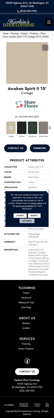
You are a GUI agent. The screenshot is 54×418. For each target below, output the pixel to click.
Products (34, 33)
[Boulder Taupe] (43, 128)
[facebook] (27, 361)
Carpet (24, 33)
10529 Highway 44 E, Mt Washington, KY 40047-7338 (27, 4)
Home (5, 33)
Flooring (14, 33)
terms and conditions (25, 206)
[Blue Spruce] (32, 128)
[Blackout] (21, 128)
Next (50, 126)
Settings (27, 221)
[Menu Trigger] (48, 22)
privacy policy (36, 203)
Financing (39, 148)
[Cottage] (11, 128)
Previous (4, 126)
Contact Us (15, 148)
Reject (34, 215)
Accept (20, 215)
